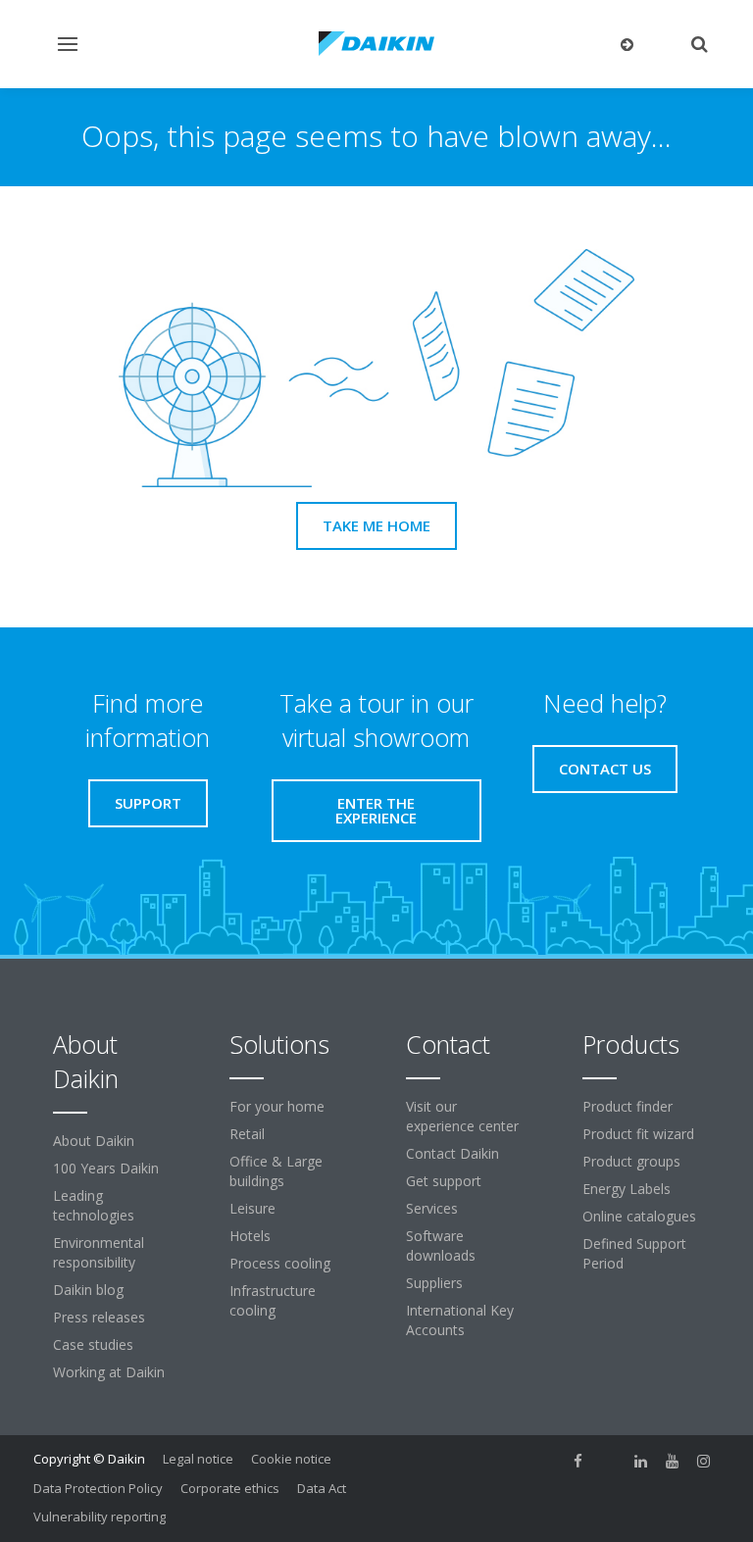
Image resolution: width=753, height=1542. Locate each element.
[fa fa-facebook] (578, 1460)
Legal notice (198, 1458)
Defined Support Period (634, 1253)
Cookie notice (291, 1458)
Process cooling (279, 1263)
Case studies (93, 1344)
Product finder (627, 1106)
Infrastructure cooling (272, 1300)
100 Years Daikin (106, 1168)
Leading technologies (93, 1205)
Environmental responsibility (98, 1252)
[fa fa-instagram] (704, 1460)
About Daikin (93, 1140)
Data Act (321, 1488)
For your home (277, 1106)
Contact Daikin (452, 1153)
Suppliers (434, 1282)
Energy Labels (626, 1188)
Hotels (250, 1235)
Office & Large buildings (276, 1171)
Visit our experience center (462, 1116)
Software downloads (441, 1245)
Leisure (252, 1208)
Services (432, 1208)
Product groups (631, 1161)
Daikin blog (88, 1289)
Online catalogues (639, 1216)
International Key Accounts (460, 1320)
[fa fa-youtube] (672, 1460)
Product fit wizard (638, 1133)
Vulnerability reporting (99, 1516)
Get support (443, 1180)
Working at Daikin (109, 1372)
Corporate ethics (229, 1488)
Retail (247, 1133)
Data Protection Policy (98, 1488)
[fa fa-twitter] (610, 1460)
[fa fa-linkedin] (641, 1460)
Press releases (99, 1317)
